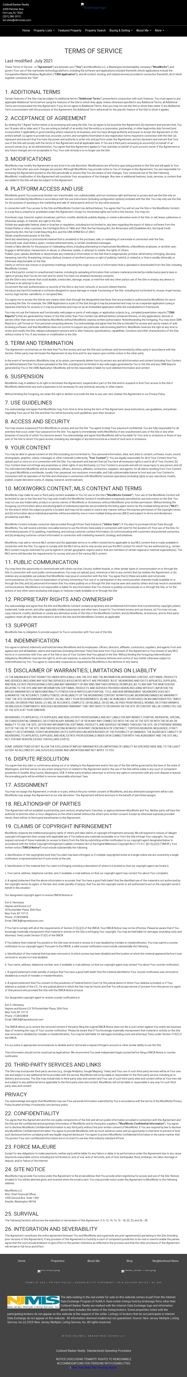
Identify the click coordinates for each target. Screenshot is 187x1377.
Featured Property (69, 30)
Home (26, 30)
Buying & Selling (121, 32)
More (160, 32)
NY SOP (157, 1283)
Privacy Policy (60, 1283)
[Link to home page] (93, 8)
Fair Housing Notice (132, 1283)
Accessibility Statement (94, 1283)
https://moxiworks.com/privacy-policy (46, 1104)
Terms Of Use (35, 1283)
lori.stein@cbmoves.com (17, 20)
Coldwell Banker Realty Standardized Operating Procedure (93, 1350)
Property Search (95, 30)
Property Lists (45, 32)
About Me (144, 32)
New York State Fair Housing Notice (94, 1367)
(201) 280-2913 (12, 16)
